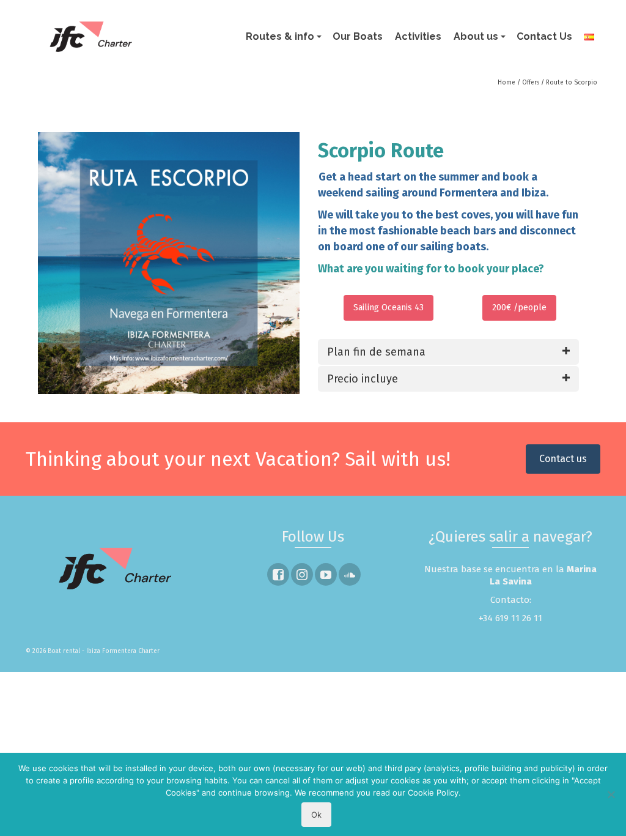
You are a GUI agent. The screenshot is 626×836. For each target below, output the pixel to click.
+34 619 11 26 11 (510, 618)
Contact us (563, 459)
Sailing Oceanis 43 (388, 307)
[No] (611, 794)
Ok (316, 814)
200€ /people (519, 307)
